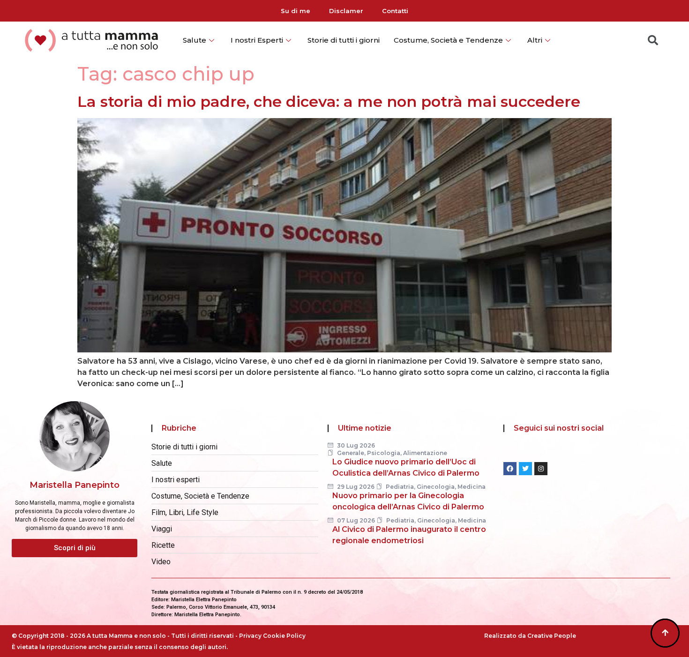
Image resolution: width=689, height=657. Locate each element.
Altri (534, 40)
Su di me (295, 11)
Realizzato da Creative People (530, 635)
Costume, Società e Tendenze (448, 40)
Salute (194, 40)
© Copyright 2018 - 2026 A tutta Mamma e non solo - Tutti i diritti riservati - (125, 635)
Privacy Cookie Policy (272, 635)
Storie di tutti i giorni (343, 40)
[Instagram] (540, 468)
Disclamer (346, 11)
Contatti (395, 11)
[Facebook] (510, 468)
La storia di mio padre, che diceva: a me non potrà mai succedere (328, 101)
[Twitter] (525, 468)
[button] (74, 548)
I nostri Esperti (257, 40)
